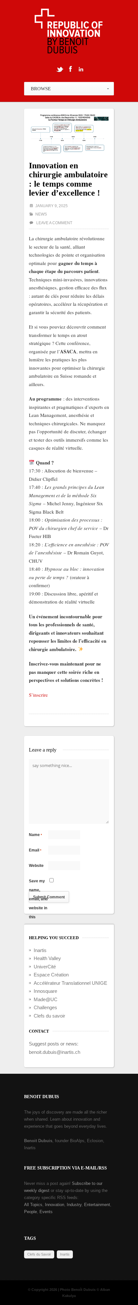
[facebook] (70, 69)
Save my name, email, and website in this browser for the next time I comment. (38, 882)
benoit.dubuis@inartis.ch (54, 1052)
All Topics (33, 1204)
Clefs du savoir (49, 1015)
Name (35, 835)
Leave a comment (54, 223)
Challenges (45, 1007)
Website (36, 865)
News (41, 214)
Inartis (40, 950)
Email (35, 850)
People (30, 1211)
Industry (74, 1204)
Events (46, 1211)
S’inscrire (38, 695)
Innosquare (45, 991)
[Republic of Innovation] (69, 33)
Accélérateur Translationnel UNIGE (70, 983)
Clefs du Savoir (39, 1254)
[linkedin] (81, 69)
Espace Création (51, 974)
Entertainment (97, 1204)
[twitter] (60, 69)
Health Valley (47, 958)
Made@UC (45, 999)
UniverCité (45, 966)
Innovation (54, 1204)
